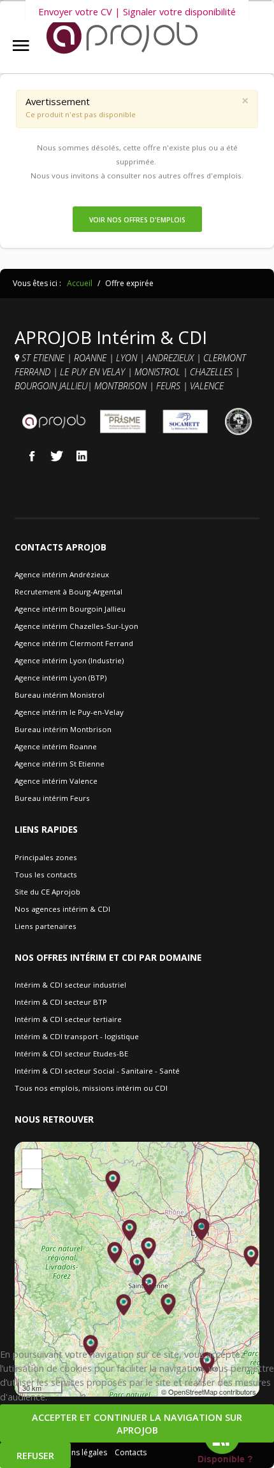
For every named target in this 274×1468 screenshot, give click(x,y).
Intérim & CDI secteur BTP (61, 1002)
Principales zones (46, 857)
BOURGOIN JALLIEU (51, 386)
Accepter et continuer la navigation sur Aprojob (137, 1423)
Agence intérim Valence (56, 781)
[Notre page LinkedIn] (81, 455)
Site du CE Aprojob (47, 891)
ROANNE (91, 358)
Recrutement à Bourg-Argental (68, 591)
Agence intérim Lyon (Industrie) (69, 660)
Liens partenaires (45, 926)
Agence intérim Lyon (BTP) (60, 677)
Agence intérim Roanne (56, 746)
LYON (128, 358)
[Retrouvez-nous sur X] (57, 455)
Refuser (35, 1456)
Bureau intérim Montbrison (63, 729)
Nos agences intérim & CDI (62, 909)
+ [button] (32, 1159)
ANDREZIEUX (171, 358)
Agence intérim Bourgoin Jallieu (70, 609)
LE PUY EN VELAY (92, 372)
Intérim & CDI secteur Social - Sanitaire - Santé (97, 1071)
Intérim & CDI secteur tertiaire (68, 1019)
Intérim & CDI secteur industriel (70, 984)
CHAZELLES (212, 372)
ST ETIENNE (43, 358)
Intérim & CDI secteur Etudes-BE (71, 1053)
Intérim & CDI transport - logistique (77, 1036)
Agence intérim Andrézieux (62, 574)
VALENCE (208, 386)
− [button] (32, 1178)
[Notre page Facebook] (32, 455)
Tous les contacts (46, 874)
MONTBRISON (121, 386)
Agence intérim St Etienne (60, 763)
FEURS (168, 386)
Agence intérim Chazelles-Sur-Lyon (76, 626)
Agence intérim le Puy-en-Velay (69, 712)
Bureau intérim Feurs (52, 798)
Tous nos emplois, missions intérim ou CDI (91, 1088)
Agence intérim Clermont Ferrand (74, 643)
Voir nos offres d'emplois (137, 219)
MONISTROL (158, 372)
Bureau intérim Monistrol (60, 695)
